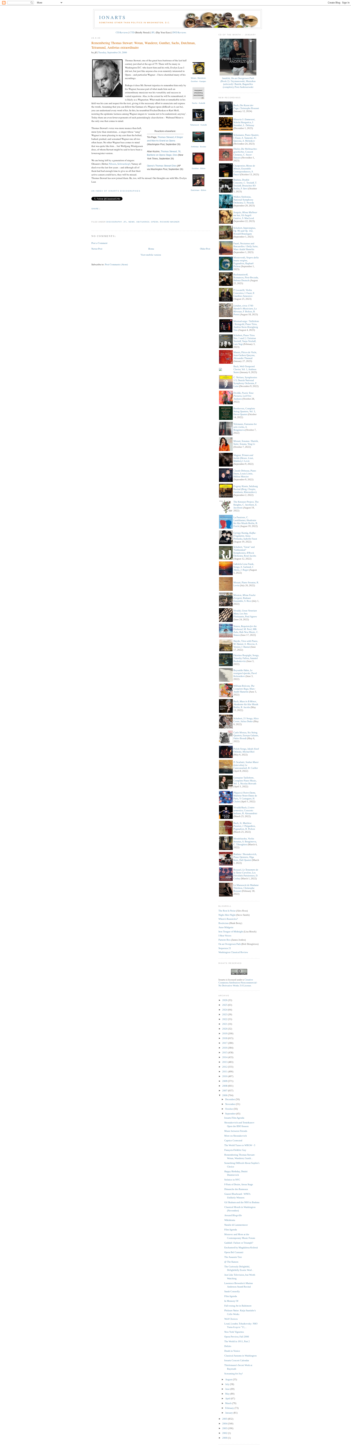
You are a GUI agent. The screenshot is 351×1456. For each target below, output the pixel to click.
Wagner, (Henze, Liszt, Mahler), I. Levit (243, 458)
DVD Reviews (179, 32)
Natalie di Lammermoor (236, 1224)
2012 (225, 1066)
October (229, 1108)
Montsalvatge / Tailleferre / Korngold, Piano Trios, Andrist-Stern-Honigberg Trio (246, 325)
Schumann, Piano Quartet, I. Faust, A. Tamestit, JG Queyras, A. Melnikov (246, 138)
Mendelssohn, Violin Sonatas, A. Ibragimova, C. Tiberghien (245, 841)
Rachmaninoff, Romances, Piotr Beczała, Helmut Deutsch (245, 277)
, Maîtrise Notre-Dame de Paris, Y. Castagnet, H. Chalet (245, 797)
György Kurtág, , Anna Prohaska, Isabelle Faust (245, 536)
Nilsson (112, 163)
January (229, 1412)
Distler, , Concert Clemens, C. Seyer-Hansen (245, 153)
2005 (225, 1418)
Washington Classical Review (233, 952)
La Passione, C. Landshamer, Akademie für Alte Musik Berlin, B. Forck (245, 521)
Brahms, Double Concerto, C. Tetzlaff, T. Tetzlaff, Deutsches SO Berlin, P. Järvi (245, 184)
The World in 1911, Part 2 (237, 1341)
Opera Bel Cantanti (233, 1252)
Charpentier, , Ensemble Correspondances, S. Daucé (244, 170)
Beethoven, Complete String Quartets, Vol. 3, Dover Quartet (244, 411)
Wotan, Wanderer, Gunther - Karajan (198, 79)
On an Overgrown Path (229, 944)
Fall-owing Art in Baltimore (238, 1305)
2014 (225, 1057)
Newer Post (96, 248)
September (230, 1113)
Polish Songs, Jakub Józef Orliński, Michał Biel (246, 750)
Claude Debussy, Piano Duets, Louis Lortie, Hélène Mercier (244, 473)
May (227, 1393)
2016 (225, 1047)
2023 (225, 1014)
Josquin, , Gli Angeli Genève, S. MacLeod (245, 215)
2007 (225, 1090)
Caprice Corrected (233, 1140)
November (230, 1104)
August (229, 1379)
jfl (125, 222)
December (230, 1099)
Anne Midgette (225, 927)
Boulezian (223, 923)
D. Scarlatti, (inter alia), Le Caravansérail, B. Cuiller (246, 765)
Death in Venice (232, 1351)
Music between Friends (235, 1131)
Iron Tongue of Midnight (230, 931)
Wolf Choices (231, 1318)
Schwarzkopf (123, 163)
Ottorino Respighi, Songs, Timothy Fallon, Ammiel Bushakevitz (246, 658)
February (230, 1408)
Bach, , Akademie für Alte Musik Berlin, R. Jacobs (245, 704)
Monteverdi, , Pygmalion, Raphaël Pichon (246, 262)
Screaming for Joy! (233, 1373)
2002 (225, 1433)
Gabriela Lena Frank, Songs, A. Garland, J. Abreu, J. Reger (243, 567)
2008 (225, 1085)
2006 (225, 1095)
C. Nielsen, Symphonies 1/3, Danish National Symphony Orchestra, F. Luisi (245, 382)
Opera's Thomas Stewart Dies (161, 165)
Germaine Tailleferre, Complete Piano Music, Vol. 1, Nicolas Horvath (245, 780)
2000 (225, 1437)
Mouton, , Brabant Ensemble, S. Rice (244, 598)
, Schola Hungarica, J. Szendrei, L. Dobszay (244, 122)
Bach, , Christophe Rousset (246, 107)
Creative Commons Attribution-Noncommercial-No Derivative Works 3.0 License (237, 982)
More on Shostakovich (235, 1135)
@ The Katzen (231, 1261)
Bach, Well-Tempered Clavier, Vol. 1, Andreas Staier (244, 369)
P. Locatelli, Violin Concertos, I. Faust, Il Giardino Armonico (243, 293)
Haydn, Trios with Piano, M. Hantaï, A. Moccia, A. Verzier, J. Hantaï (245, 644)
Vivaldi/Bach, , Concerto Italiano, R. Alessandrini (245, 810)
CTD (132, 32)
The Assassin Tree (233, 1257)
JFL (153, 32)
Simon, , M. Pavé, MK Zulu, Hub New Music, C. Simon (245, 630)
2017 (225, 1043)
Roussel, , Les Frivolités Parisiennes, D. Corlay (245, 874)
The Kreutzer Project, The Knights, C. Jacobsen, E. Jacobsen (246, 504)
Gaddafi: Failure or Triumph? (238, 1242)
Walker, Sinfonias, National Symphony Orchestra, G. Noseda (243, 199)
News (132, 222)
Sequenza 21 (224, 948)
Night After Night (227, 915)
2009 (225, 1081)
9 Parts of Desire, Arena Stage (238, 1184)
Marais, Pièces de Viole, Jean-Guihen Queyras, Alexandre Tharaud (245, 355)
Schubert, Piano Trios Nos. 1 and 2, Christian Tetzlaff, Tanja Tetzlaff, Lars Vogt (244, 339)
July (227, 1384)
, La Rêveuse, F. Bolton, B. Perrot (245, 310)
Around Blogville (233, 1215)
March (228, 1403)
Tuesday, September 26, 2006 (112, 52)
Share (95, 209)
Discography (114, 222)
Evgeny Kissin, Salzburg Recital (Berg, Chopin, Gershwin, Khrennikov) (245, 489)
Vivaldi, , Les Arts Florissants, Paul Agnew (245, 613)
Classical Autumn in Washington (240, 1355)
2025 (225, 1005)
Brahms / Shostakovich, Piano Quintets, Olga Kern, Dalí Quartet (245, 857)
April (228, 1398)
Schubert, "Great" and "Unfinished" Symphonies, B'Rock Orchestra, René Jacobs (244, 551)
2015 (225, 1052)
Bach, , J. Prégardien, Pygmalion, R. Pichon (244, 826)
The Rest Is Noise (227, 910)
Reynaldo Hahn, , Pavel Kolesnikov (245, 673)
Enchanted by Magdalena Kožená (241, 1247)
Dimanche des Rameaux (236, 1189)
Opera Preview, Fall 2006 (236, 1336)
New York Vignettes (234, 1331)
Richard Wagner (170, 222)
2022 (225, 1019)
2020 (225, 1028)
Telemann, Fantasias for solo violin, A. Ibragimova (245, 427)
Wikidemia (229, 1220)
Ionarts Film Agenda (234, 1117)
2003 (225, 1428)
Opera (154, 222)
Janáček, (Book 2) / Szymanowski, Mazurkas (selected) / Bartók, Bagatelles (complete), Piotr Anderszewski (238, 82)
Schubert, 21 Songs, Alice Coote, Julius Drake (246, 720)
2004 (225, 1423)
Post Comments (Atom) (116, 264)
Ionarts (112, 17)
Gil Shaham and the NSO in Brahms (241, 1202)
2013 (225, 1062)
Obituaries (143, 222)
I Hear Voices (224, 935)
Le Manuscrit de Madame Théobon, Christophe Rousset (246, 888)
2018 (225, 1038)
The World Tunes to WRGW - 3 (239, 1145)
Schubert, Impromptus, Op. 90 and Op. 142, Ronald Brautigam (244, 231)
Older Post (205, 248)
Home (151, 248)
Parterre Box (224, 939)
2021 (225, 1024)
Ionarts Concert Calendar (236, 1360)
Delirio (227, 1346)
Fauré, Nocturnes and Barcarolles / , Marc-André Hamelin (245, 246)
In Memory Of (231, 1301)
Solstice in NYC (232, 1179)
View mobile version (151, 254)
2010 (225, 1076)
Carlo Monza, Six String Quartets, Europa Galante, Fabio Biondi (246, 735)
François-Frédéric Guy (235, 1150)
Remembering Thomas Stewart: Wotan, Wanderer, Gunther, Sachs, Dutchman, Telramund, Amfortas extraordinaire (143, 45)
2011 (225, 1071)
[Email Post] (91, 215)
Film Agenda (230, 1229)
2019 (225, 1033)
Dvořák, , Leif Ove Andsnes (243, 396)
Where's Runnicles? (228, 919)
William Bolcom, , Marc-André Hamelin (244, 688)
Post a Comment (99, 243)
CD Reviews (122, 32)
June (227, 1389)
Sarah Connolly (232, 1291)
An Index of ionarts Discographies (115, 191)
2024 (225, 1009)
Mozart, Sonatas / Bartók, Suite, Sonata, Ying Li (245, 442)
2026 (225, 1000)
